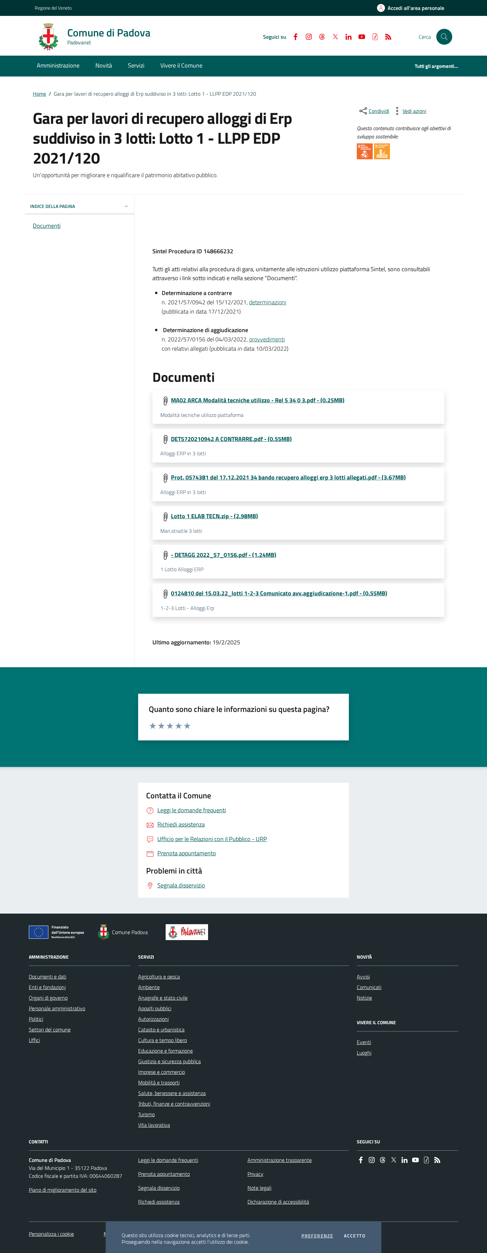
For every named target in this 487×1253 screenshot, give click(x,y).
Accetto (354, 1235)
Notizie (364, 998)
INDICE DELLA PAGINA (52, 206)
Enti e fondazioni (47, 987)
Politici (36, 1019)
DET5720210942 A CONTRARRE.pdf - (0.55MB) (231, 439)
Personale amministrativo (57, 1008)
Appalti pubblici (154, 1008)
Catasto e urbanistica (161, 1029)
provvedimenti (267, 339)
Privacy (255, 1174)
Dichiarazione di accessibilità (278, 1202)
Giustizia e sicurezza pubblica (169, 1061)
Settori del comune (50, 1029)
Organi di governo (48, 998)
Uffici (34, 1040)
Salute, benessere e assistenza (172, 1093)
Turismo (146, 1114)
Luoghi (364, 1053)
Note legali (259, 1188)
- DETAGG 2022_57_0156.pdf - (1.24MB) (223, 555)
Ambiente (149, 987)
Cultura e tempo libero (162, 1040)
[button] (444, 37)
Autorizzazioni (153, 1019)
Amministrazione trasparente (279, 1160)
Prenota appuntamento (164, 1174)
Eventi (364, 1042)
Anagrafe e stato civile (163, 998)
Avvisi (363, 976)
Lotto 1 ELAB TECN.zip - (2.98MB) (214, 516)
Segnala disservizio (159, 1188)
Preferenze (317, 1235)
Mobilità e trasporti (159, 1082)
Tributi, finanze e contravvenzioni (174, 1104)
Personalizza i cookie (51, 1234)
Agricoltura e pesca (159, 976)
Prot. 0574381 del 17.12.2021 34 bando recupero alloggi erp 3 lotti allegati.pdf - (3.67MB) (288, 477)
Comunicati (369, 987)
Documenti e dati (47, 976)
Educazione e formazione (165, 1051)
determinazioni (267, 302)
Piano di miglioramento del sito (62, 1190)
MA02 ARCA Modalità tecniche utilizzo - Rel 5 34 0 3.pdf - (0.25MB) (258, 400)
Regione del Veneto (53, 7)
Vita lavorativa (154, 1125)
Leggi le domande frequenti (168, 1160)
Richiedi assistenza (159, 1202)
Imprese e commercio (161, 1072)
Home (39, 94)
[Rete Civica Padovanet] (188, 932)
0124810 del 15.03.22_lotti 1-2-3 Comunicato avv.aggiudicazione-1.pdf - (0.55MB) (279, 593)
